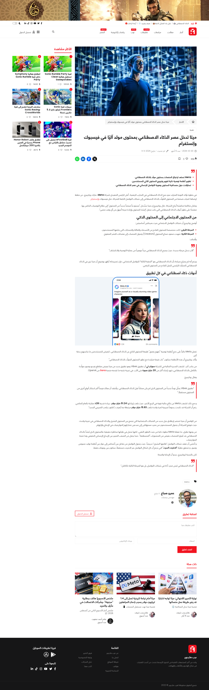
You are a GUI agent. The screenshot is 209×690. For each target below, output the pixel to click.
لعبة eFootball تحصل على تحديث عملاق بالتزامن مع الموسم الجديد (59, 142)
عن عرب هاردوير (112, 653)
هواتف (115, 666)
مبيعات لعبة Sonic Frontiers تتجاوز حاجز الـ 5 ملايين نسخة (59, 109)
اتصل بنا (115, 657)
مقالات (170, 32)
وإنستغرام (95, 198)
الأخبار (181, 121)
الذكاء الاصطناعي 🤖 (181, 23)
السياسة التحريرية (111, 670)
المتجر (102, 32)
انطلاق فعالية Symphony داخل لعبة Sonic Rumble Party (27, 77)
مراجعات (157, 32)
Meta (186, 482)
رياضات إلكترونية (118, 32)
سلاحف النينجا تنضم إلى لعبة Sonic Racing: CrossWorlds (27, 109)
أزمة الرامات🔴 (130, 23)
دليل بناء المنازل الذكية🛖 (162, 23)
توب (132, 32)
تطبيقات (144, 32)
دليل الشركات (86, 661)
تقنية (192, 129)
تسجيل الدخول (25, 32)
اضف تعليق (187, 549)
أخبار (181, 32)
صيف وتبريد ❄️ (144, 23)
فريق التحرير (87, 653)
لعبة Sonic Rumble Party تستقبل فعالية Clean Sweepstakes (58, 77)
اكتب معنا (88, 666)
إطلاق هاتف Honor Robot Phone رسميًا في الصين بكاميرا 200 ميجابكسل (27, 142)
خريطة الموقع (113, 661)
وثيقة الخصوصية (85, 657)
